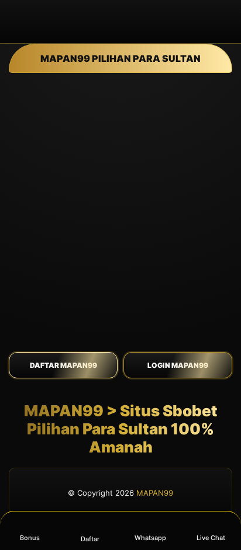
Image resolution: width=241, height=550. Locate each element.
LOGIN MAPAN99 (177, 365)
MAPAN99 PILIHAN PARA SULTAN (120, 58)
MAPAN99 (154, 492)
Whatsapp (150, 538)
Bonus (30, 538)
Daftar (90, 539)
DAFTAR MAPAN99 (63, 365)
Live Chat (211, 538)
